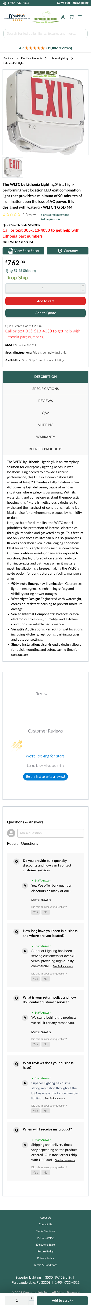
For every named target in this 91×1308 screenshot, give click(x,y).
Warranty (71, 251)
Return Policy (45, 1251)
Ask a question (50, 219)
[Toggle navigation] (78, 17)
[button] (45, 48)
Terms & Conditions (45, 1265)
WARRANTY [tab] (45, 437)
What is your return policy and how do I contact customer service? (49, 1000)
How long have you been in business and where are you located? (50, 933)
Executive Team (45, 1245)
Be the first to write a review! (45, 777)
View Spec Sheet (26, 251)
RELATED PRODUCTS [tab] (45, 449)
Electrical (8, 58)
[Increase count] (82, 285)
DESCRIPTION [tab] (45, 377)
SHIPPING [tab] (45, 425)
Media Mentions (45, 1231)
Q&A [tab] (45, 413)
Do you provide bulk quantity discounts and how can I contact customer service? (47, 865)
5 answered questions (55, 214)
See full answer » (41, 899)
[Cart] (71, 17)
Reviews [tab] (42, 693)
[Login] (62, 17)
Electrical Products (31, 58)
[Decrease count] (82, 290)
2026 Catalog (45, 1238)
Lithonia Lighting (59, 58)
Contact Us (45, 1224)
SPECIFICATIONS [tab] (45, 389)
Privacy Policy (45, 1258)
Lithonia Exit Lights (14, 63)
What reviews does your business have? (48, 1065)
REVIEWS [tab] (45, 401)
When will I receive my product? (47, 1129)
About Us (45, 1217)
